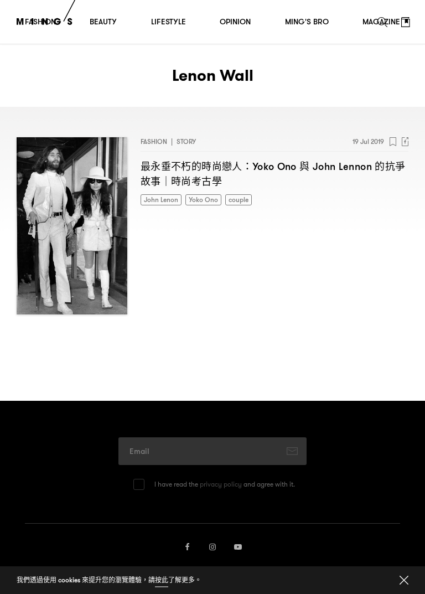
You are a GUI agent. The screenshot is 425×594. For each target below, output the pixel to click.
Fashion (154, 141)
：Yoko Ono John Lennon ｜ (273, 174)
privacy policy (221, 484)
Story (186, 141)
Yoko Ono (203, 199)
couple (238, 199)
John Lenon (161, 199)
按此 (161, 580)
